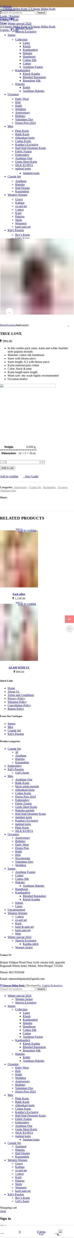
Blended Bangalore (34, 77)
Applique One (23, 158)
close (3, 1211)
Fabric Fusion (23, 151)
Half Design (22, 188)
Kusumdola (22, 191)
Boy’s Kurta (22, 234)
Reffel (26, 87)
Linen (26, 43)
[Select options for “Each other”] (19, 586)
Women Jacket (24, 28)
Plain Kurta (22, 130)
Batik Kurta (22, 134)
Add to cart (8, 468)
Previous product (64, 325)
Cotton (27, 63)
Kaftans (19, 202)
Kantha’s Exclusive (26, 144)
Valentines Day (24, 119)
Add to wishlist (9, 476)
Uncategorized (16, 909)
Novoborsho (22, 858)
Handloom (29, 56)
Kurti (18, 213)
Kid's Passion (16, 769)
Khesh (27, 46)
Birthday (20, 116)
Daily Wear (22, 98)
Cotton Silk (29, 60)
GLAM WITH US (19, 667)
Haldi (18, 105)
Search (41, 12)
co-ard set (21, 206)
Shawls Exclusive (25, 31)
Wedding (20, 109)
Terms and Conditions (21, 695)
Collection (21, 39)
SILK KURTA (24, 165)
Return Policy (16, 708)
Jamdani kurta (31, 173)
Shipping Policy (17, 701)
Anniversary (22, 112)
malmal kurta (23, 168)
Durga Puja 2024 (25, 122)
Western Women (17, 913)
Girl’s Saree (22, 238)
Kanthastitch (30, 49)
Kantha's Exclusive (26, 820)
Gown (19, 199)
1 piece (19, 209)
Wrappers (21, 223)
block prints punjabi (27, 786)
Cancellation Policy (19, 705)
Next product (72, 325)
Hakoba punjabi (24, 810)
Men (10, 727)
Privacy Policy (16, 698)
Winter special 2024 (19, 937)
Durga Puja (22, 848)
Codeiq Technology (52, 985)
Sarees (11, 723)
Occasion (11, 324)
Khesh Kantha (31, 73)
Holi (17, 102)
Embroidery (22, 154)
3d (16, 752)
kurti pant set (23, 226)
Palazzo (19, 216)
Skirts (18, 219)
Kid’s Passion (16, 733)
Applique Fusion (33, 67)
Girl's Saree (22, 772)
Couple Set (35, 487)
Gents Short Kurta (26, 161)
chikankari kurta (25, 137)
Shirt (18, 933)
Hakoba (27, 53)
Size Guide (31, 476)
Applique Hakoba (33, 90)
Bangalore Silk (32, 80)
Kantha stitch (31, 944)
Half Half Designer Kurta (30, 148)
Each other (19, 594)
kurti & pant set (24, 926)
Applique (20, 181)
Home (3, 324)
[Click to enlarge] (9, 311)
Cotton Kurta (23, 141)
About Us (13, 691)
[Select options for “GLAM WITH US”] (19, 660)
